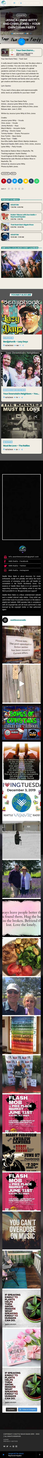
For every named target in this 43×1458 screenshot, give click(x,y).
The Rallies (8, 442)
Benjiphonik (8, 338)
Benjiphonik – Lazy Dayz (15, 341)
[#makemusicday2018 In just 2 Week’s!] (21, 1230)
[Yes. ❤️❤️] (21, 918)
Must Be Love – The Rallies (16, 445)
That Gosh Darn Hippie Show (22, 225)
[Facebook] (16, 1446)
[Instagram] (13, 1446)
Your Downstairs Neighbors (14, 390)
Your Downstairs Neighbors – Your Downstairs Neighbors (21, 395)
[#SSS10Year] (21, 1074)
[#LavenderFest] (21, 996)
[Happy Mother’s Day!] (21, 1348)
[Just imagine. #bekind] (21, 1309)
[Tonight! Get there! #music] (21, 1152)
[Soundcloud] (10, 1446)
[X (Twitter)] (7, 1446)
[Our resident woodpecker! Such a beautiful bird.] (21, 684)
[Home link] (3, 3)
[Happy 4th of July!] (21, 1035)
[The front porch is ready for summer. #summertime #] (21, 1270)
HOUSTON (15, 205)
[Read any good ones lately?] (21, 645)
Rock (13, 173)
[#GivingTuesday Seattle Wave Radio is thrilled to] (21, 801)
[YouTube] (4, 1446)
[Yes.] (21, 762)
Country (21, 15)
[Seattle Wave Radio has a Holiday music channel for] (21, 723)
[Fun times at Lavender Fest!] (21, 879)
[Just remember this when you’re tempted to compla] (21, 840)
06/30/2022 (17, 33)
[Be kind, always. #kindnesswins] (21, 1387)
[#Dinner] (21, 957)
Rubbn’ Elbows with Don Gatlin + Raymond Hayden (23, 216)
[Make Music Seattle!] (21, 1191)
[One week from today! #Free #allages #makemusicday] (21, 1113)
